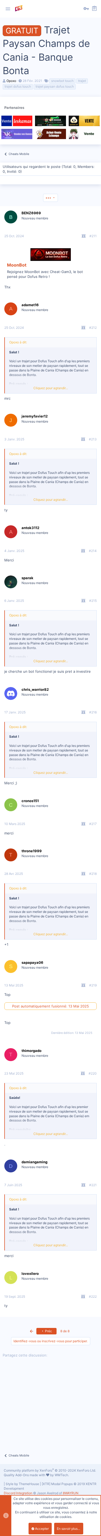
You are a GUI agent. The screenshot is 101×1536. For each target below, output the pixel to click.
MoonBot (16, 265)
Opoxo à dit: (18, 342)
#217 (93, 824)
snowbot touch (62, 81)
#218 (93, 874)
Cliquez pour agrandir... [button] (50, 388)
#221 (93, 1185)
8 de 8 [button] (64, 1331)
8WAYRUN (70, 1493)
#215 (93, 601)
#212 (93, 328)
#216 (93, 712)
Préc (48, 1331)
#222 (93, 1297)
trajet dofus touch (18, 86)
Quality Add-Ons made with (25, 1475)
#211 (93, 236)
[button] (8, 9)
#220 (93, 1073)
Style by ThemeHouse (22, 1484)
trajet (82, 81)
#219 (93, 985)
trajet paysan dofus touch (55, 86)
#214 (93, 551)
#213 (93, 439)
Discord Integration (18, 1493)
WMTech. (62, 1475)
